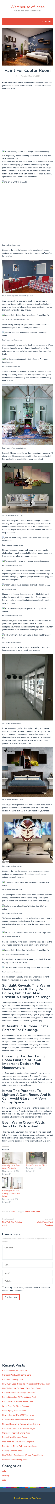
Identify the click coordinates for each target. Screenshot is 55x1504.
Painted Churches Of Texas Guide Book (19, 1397)
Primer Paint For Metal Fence (14, 1437)
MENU (48, 21)
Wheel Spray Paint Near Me (14, 1410)
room (38, 1211)
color (4, 1471)
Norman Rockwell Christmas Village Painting (21, 1423)
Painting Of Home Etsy (12, 1450)
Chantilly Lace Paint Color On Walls (11, 1167)
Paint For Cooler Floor (36, 1165)
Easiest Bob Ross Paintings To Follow (18, 1392)
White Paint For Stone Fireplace (15, 1406)
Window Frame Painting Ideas (15, 1459)
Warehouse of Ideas (27, 7)
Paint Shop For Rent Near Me (14, 1370)
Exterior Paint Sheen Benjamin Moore (18, 1419)
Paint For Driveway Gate (12, 1379)
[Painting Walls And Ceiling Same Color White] (12, 1183)
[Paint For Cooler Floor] (36, 1158)
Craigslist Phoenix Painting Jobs (16, 1432)
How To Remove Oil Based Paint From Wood (21, 1388)
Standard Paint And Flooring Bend (16, 1374)
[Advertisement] (27, 120)
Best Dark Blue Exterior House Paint (17, 1401)
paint (13, 1211)
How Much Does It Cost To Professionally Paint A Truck (26, 1383)
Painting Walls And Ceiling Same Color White (11, 1193)
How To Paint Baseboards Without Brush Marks (22, 1455)
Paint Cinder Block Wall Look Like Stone (19, 1446)
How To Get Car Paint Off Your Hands (18, 1414)
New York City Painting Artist (12, 1222)
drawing (5, 1475)
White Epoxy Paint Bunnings (45, 1222)
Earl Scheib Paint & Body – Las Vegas (18, 1428)
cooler (27, 1211)
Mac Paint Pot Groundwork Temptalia (18, 1441)
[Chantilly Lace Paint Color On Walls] (12, 1158)
